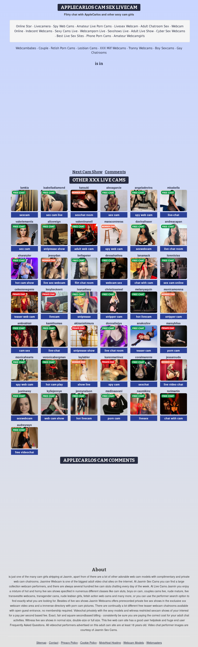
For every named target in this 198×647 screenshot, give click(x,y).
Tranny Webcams (141, 48)
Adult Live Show (142, 31)
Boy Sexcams (164, 48)
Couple (43, 48)
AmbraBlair (25, 323)
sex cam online (173, 283)
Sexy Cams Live (66, 31)
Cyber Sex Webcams (170, 31)
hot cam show (24, 283)
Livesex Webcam (126, 26)
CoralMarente (143, 357)
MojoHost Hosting (110, 642)
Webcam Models (133, 642)
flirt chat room (84, 283)
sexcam (25, 215)
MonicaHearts (24, 357)
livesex (143, 418)
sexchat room (84, 215)
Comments (115, 171)
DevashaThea (113, 255)
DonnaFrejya (114, 323)
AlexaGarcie (113, 187)
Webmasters (154, 642)
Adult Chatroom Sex (155, 26)
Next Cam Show (87, 171)
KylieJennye (54, 391)
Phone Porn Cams (98, 36)
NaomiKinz (143, 391)
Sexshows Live (118, 31)
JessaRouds (173, 357)
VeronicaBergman (54, 357)
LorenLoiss (173, 255)
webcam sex (114, 283)
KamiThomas (54, 323)
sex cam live (54, 215)
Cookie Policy (88, 642)
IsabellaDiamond (54, 187)
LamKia (24, 187)
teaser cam (144, 350)
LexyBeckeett (54, 289)
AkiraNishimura (84, 323)
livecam (54, 316)
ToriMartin (173, 391)
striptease (84, 316)
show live (84, 384)
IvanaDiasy (84, 289)
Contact (53, 642)
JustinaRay (24, 391)
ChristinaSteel (114, 289)
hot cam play (54, 384)
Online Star (24, 26)
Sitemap (41, 642)
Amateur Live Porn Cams (94, 26)
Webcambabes (26, 48)
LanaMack (143, 255)
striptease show (54, 249)
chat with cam (144, 283)
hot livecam (143, 316)
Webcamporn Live (92, 31)
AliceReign (54, 221)
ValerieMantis (24, 221)
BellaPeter (84, 255)
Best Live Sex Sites (70, 36)
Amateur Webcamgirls (129, 36)
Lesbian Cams (87, 48)
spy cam (113, 384)
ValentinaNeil (84, 221)
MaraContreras (113, 221)
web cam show (54, 418)
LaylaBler (84, 357)
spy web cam (143, 215)
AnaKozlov (143, 323)
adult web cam (84, 249)
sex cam (113, 215)
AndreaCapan (173, 221)
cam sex (24, 350)
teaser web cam (24, 316)
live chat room (173, 249)
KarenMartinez (114, 357)
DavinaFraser (144, 221)
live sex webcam (54, 283)
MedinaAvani (114, 391)
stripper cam (114, 316)
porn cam (173, 350)
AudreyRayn (24, 425)
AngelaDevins (144, 187)
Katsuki (84, 187)
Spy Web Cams (63, 26)
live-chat (173, 215)
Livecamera (42, 26)
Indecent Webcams (39, 31)
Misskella (173, 187)
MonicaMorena (173, 289)
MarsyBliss (173, 323)
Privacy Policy (69, 642)
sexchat (143, 384)
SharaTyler (24, 255)
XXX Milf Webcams (113, 48)
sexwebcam (143, 249)
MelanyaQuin (143, 289)
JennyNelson (84, 391)
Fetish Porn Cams (63, 48)
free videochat (24, 452)
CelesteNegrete (24, 289)
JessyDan (54, 255)
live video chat (173, 384)
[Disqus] (99, 514)
